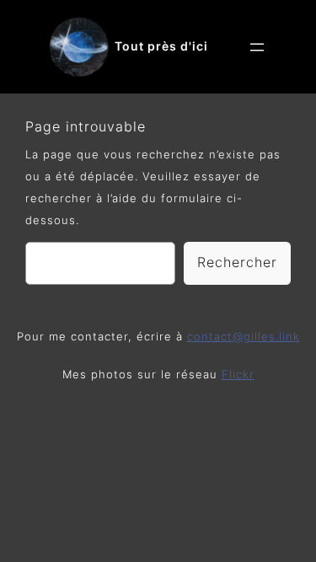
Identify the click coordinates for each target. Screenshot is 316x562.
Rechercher (237, 262)
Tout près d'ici (161, 46)
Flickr (238, 374)
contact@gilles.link (243, 336)
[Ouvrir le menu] (257, 47)
